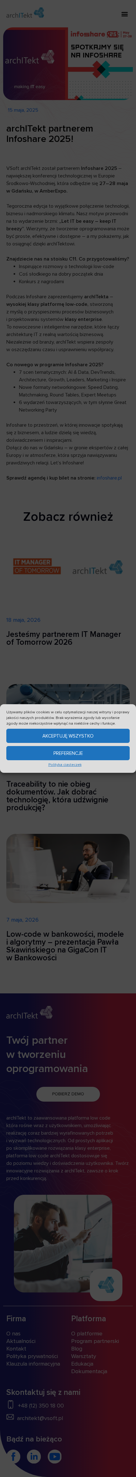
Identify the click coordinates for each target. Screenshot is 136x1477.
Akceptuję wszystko (68, 736)
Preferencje (68, 753)
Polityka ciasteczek (65, 764)
